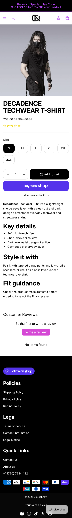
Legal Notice (11, 439)
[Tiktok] (36, 513)
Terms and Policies (36, 504)
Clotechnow (40, 496)
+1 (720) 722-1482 (15, 473)
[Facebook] (22, 513)
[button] (11, 126)
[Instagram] (29, 513)
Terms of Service (14, 426)
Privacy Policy (12, 399)
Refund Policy (12, 406)
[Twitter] (43, 513)
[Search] (13, 18)
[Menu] (4, 18)
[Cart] (67, 18)
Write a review (36, 332)
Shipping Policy (13, 392)
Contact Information (16, 433)
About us (9, 466)
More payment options (36, 195)
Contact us (10, 460)
